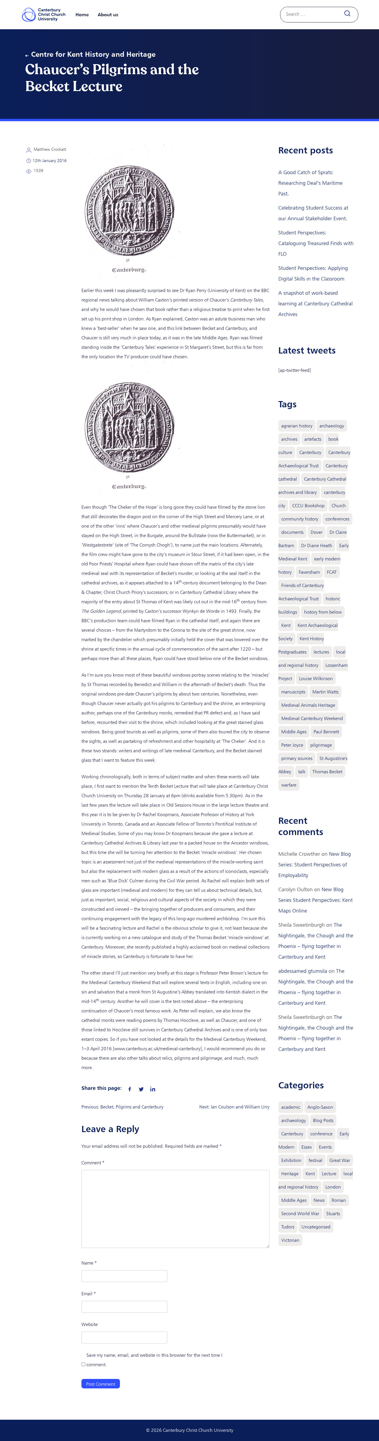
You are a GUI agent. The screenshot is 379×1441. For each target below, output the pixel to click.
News (319, 1200)
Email (88, 1293)
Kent (285, 625)
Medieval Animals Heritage (308, 705)
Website (89, 1324)
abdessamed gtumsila (302, 971)
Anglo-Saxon (320, 1107)
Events (325, 1147)
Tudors (287, 1227)
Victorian (290, 1240)
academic (290, 1107)
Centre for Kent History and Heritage (93, 54)
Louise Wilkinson (316, 678)
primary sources (296, 758)
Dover (316, 532)
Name (89, 1263)
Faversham (309, 572)
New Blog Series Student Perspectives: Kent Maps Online (315, 900)
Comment (93, 1163)
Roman (339, 1200)
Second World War (300, 1213)
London (333, 1187)
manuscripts (293, 692)
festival (315, 1160)
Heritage (289, 1173)
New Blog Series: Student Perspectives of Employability (314, 864)
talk (301, 771)
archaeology (331, 426)
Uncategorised (315, 1227)
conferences (337, 519)
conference (321, 1134)
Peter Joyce (292, 745)
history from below (323, 612)
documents (292, 532)
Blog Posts (323, 1120)
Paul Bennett (326, 732)
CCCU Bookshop (308, 505)
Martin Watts (325, 692)
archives (289, 439)
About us (108, 14)
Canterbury (310, 452)
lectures (321, 652)
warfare (288, 785)
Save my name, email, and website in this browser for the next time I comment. (154, 1359)
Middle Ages (293, 732)
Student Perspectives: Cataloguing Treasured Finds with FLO (316, 243)
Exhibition (291, 1160)
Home (82, 14)
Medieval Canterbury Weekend (312, 718)
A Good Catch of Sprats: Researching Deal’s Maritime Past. (310, 183)
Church (339, 505)
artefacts (312, 439)
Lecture (329, 1173)
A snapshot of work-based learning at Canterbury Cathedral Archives (315, 303)
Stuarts (333, 1213)
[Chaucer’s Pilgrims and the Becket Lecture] (129, 1088)
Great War (340, 1160)
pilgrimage (321, 745)
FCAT (332, 572)
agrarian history (296, 426)
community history (299, 519)
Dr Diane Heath (316, 545)
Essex (306, 1147)
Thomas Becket (327, 771)
